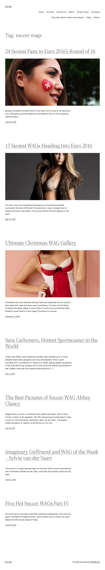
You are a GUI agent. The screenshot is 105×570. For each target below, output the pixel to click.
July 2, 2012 (10, 374)
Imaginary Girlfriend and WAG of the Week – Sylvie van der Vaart (51, 455)
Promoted (95, 12)
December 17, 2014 (12, 316)
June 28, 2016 (10, 122)
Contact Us (61, 12)
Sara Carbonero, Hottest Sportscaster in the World (51, 343)
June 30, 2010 (10, 525)
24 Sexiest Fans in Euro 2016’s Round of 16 (50, 51)
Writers (97, 17)
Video (88, 17)
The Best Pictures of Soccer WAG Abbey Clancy (48, 400)
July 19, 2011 (10, 428)
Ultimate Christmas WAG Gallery (40, 243)
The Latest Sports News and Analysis (67, 17)
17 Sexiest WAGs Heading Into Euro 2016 (48, 145)
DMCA (71, 12)
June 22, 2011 (10, 480)
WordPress (95, 562)
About (41, 12)
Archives (50, 12)
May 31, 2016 (10, 219)
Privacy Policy (83, 12)
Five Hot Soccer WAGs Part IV (37, 503)
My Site (8, 7)
